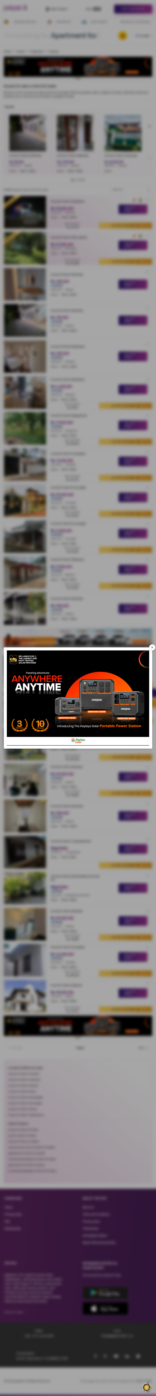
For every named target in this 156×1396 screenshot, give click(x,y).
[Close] (152, 647)
